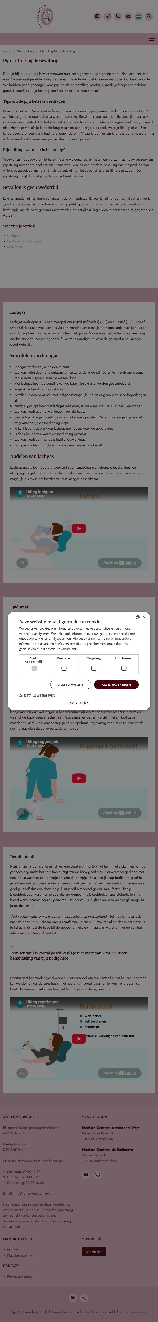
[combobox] (138, 617)
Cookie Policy (79, 703)
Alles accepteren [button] (116, 684)
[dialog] (79, 661)
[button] (37, 695)
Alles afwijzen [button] (70, 684)
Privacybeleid (66, 649)
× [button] (143, 616)
